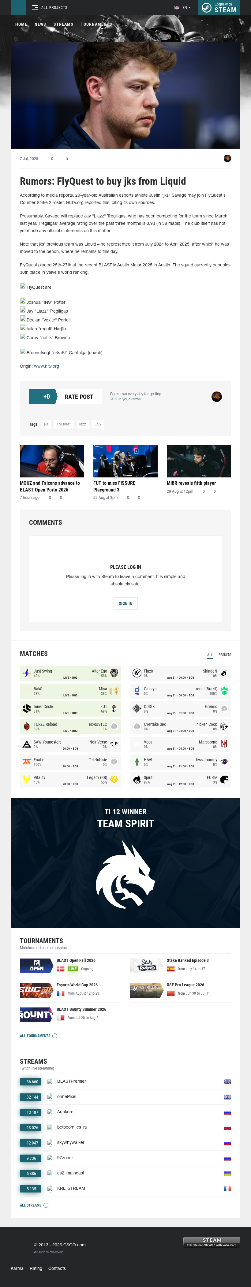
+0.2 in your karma (125, 399)
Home (21, 24)
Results (225, 655)
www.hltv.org (46, 367)
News (40, 24)
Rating (36, 1269)
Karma (17, 1269)
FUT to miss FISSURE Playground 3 (114, 486)
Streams (63, 24)
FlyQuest (64, 424)
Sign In (126, 603)
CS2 (98, 424)
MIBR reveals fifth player (191, 483)
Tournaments (96, 24)
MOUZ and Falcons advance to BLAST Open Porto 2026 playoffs (50, 486)
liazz (82, 424)
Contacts (57, 1269)
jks (46, 424)
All (210, 655)
